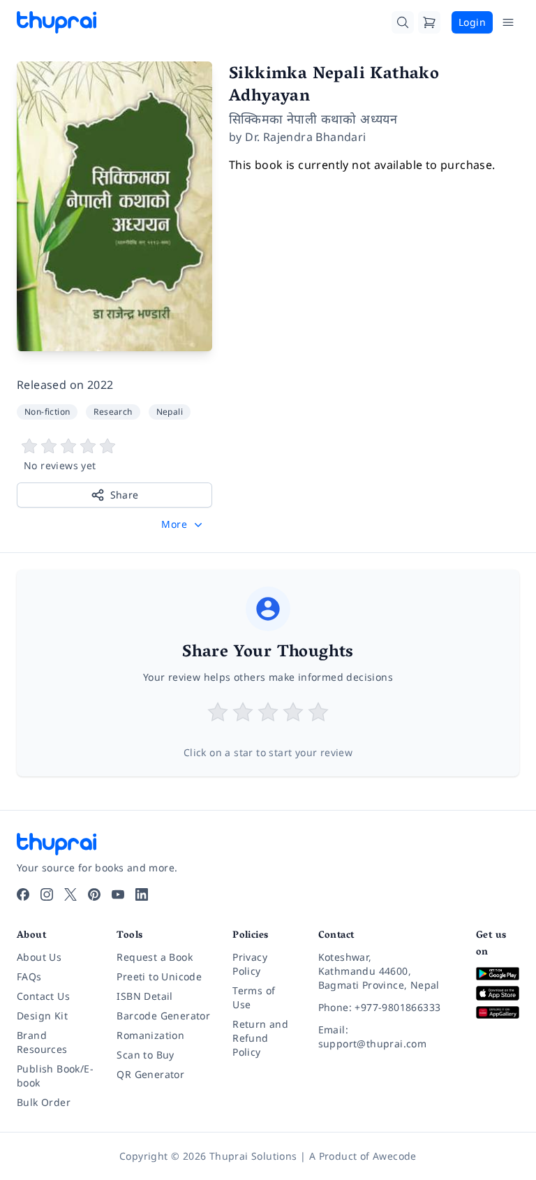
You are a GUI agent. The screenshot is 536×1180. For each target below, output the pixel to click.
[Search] (403, 22)
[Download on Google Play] (497, 973)
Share (124, 494)
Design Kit (42, 1015)
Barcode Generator (163, 1015)
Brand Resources (42, 1042)
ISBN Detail (144, 996)
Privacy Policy (249, 964)
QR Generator (150, 1074)
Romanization (150, 1035)
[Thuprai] (56, 22)
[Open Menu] (508, 22)
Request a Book (155, 957)
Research (113, 412)
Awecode (395, 1156)
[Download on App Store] (497, 993)
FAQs (29, 976)
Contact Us (43, 996)
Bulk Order (43, 1102)
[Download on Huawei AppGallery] (497, 1012)
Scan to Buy (145, 1054)
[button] (183, 524)
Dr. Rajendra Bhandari (305, 137)
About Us (39, 957)
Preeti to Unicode (159, 976)
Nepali (169, 412)
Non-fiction (47, 412)
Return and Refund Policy (260, 1038)
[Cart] (429, 22)
